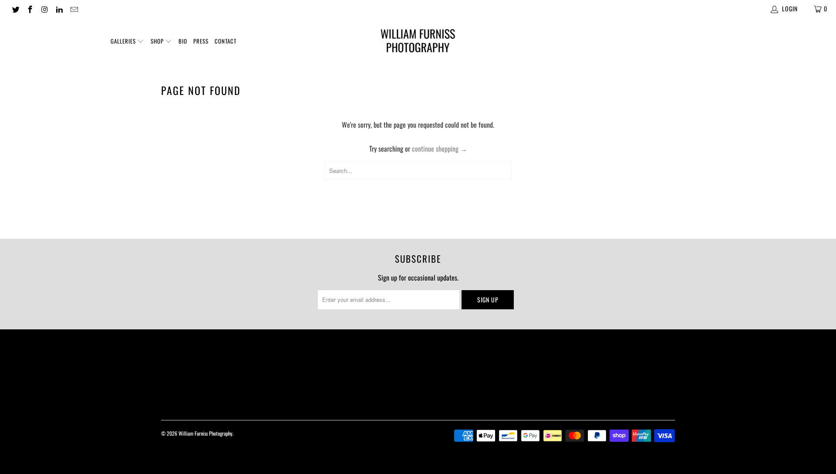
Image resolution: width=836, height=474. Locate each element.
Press (201, 41)
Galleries (124, 41)
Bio (183, 41)
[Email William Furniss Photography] (73, 8)
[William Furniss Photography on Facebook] (30, 8)
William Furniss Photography (206, 433)
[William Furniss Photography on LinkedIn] (59, 8)
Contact (225, 41)
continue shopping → (439, 148)
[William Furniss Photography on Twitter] (15, 8)
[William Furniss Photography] (418, 42)
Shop (158, 41)
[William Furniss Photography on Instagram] (44, 8)
